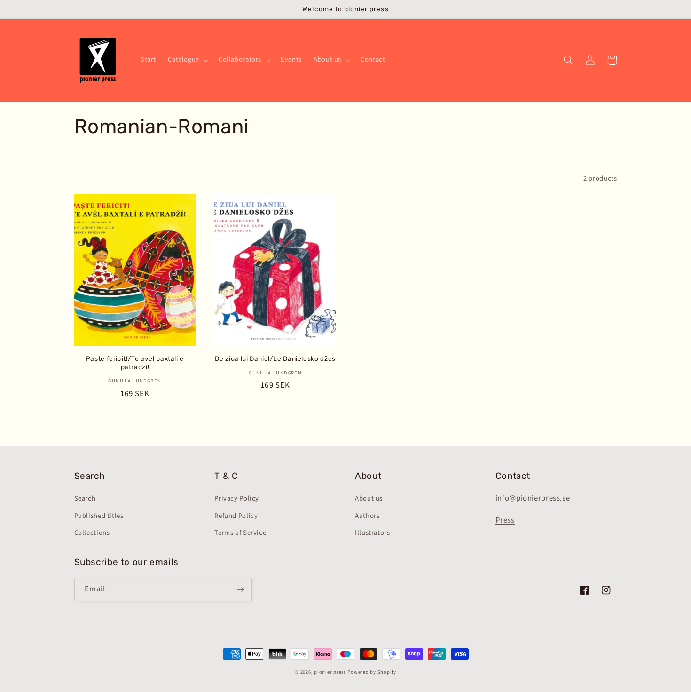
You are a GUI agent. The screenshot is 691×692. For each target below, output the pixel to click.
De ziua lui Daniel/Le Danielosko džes (275, 358)
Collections (92, 533)
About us (369, 498)
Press (505, 520)
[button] (187, 60)
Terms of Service (240, 533)
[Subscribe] (240, 589)
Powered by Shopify (371, 672)
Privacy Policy (236, 498)
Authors (367, 516)
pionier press (330, 672)
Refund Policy (236, 516)
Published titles (99, 516)
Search (85, 498)
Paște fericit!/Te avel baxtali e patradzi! (135, 363)
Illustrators (372, 533)
